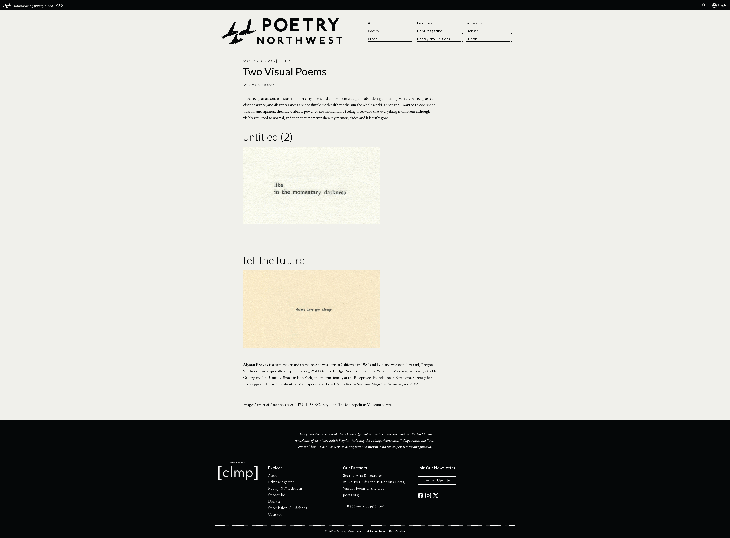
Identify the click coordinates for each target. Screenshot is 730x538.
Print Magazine (429, 31)
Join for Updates (437, 480)
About (373, 23)
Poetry (373, 31)
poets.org (351, 495)
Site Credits (397, 531)
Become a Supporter (365, 506)
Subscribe (474, 23)
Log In (722, 5)
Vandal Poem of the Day (364, 489)
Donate (472, 31)
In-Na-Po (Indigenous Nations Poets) (374, 482)
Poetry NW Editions (433, 39)
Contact (275, 514)
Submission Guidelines (287, 508)
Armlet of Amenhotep (271, 405)
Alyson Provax (261, 85)
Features (424, 23)
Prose (373, 39)
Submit (472, 39)
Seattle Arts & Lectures (362, 476)
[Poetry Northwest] (281, 31)
